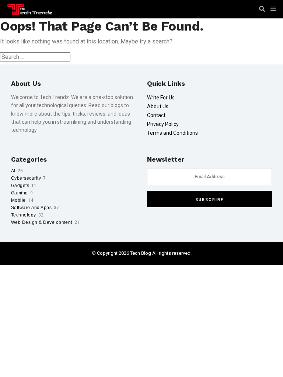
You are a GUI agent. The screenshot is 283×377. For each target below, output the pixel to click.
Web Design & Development (41, 222)
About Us (157, 106)
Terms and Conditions (172, 133)
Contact (156, 115)
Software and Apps (31, 207)
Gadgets (20, 185)
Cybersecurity (26, 178)
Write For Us (161, 98)
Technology (23, 215)
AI (13, 171)
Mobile (18, 200)
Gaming (19, 193)
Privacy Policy (163, 124)
